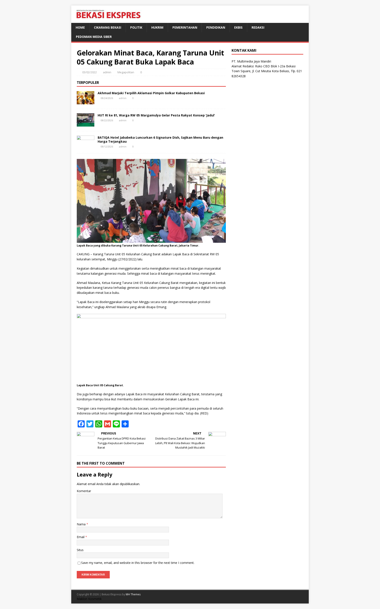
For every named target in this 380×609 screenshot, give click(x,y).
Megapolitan (125, 72)
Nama (81, 524)
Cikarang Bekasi (107, 27)
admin (107, 72)
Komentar (84, 491)
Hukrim (157, 27)
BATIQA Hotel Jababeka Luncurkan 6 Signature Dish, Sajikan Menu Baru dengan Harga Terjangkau (160, 139)
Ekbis (238, 27)
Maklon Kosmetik (89, 599)
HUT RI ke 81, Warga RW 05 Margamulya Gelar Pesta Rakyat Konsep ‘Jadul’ (156, 115)
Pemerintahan (184, 27)
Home (80, 27)
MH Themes (133, 594)
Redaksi (258, 27)
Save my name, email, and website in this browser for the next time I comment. (137, 563)
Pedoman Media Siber (94, 37)
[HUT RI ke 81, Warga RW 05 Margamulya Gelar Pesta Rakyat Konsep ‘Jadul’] (85, 124)
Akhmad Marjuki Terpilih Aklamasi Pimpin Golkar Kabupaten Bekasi (151, 93)
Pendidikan (215, 27)
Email (81, 537)
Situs (80, 550)
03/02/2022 (89, 72)
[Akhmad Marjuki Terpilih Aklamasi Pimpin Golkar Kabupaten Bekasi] (85, 101)
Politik (136, 27)
